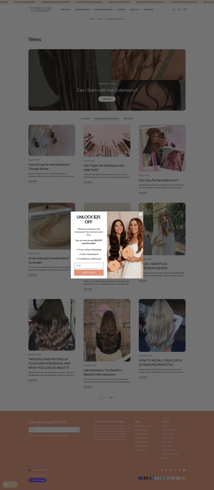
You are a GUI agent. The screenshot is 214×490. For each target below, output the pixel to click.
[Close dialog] (140, 214)
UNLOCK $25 (89, 272)
